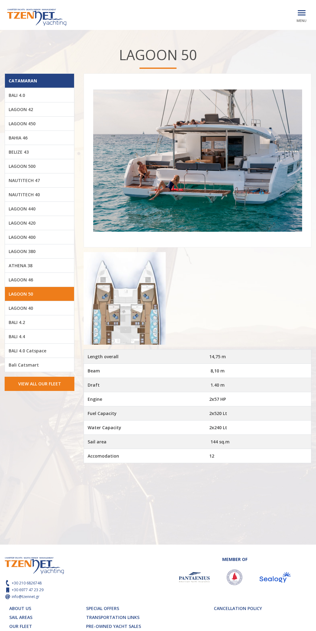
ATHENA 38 (20, 265)
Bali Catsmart (24, 365)
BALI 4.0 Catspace (27, 351)
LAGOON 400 (22, 237)
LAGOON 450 (22, 124)
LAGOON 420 (22, 223)
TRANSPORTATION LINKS (112, 617)
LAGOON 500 (22, 166)
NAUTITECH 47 (24, 180)
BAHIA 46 (18, 138)
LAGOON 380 (22, 251)
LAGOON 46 (21, 280)
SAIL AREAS (20, 617)
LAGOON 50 (21, 294)
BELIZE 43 (19, 152)
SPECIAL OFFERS (102, 608)
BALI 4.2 (17, 322)
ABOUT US (20, 608)
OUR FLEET (20, 626)
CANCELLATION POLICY (238, 608)
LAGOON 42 (21, 109)
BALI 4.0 (17, 95)
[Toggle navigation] (302, 13)
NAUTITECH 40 (24, 194)
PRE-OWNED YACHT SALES (113, 626)
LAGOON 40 (21, 308)
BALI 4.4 (17, 336)
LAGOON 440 (22, 209)
